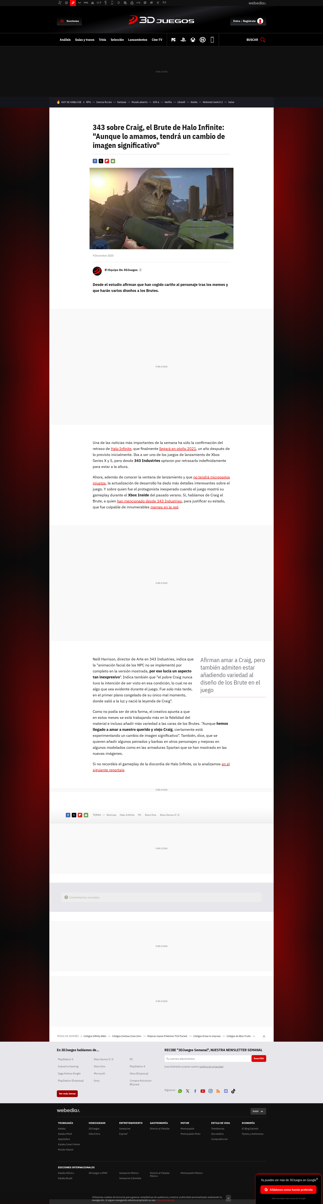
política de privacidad (211, 1066)
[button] (123, 270)
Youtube (203, 1090)
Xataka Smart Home (69, 1144)
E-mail (113, 161)
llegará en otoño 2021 (177, 448)
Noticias (111, 815)
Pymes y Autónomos (252, 1133)
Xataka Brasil (65, 1178)
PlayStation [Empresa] (71, 1080)
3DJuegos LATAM (98, 1173)
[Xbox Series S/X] (193, 40)
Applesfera (64, 1139)
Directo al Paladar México (160, 1174)
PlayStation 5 (65, 1059)
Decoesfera (217, 1133)
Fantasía (121, 102)
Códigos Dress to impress (207, 1036)
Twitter (101, 161)
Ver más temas (67, 1093)
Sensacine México (129, 1173)
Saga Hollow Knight (69, 1073)
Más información (165, 1200)
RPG (88, 102)
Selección (117, 40)
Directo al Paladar (160, 1128)
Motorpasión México (192, 1173)
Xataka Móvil (65, 1133)
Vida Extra (94, 1133)
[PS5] (183, 40)
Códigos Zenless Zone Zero (127, 1036)
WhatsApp (180, 1090)
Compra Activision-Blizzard (141, 1082)
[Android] (212, 40)
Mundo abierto (139, 102)
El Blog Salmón (250, 1128)
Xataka (62, 1128)
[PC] (173, 40)
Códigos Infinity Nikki (95, 1036)
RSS (218, 1090)
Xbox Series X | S (169, 815)
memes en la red (164, 506)
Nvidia (194, 102)
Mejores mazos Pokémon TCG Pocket (167, 1036)
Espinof (123, 1133)
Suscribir (259, 1058)
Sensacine (124, 1128)
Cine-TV (157, 40)
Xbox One (150, 815)
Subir (256, 1111)
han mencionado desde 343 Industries (149, 501)
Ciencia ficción (104, 102)
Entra (236, 21)
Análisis (65, 40)
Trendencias (217, 1128)
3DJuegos (161, 20)
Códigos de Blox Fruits (239, 1036)
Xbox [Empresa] (139, 1073)
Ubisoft (181, 102)
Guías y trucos (84, 40)
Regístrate (249, 21)
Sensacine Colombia (130, 1178)
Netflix (168, 102)
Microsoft (99, 1073)
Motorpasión (187, 1128)
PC (139, 815)
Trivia (102, 40)
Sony (97, 1080)
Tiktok (233, 1090)
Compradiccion (219, 1139)
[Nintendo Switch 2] (203, 40)
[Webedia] (68, 1110)
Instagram (210, 1090)
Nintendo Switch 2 (213, 102)
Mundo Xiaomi (65, 1149)
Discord (226, 1090)
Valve (231, 102)
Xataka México (66, 1173)
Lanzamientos (137, 40)
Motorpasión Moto (190, 1133)
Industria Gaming (68, 1066)
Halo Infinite (121, 448)
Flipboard (107, 161)
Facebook (95, 161)
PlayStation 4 (137, 1066)
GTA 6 (156, 102)
